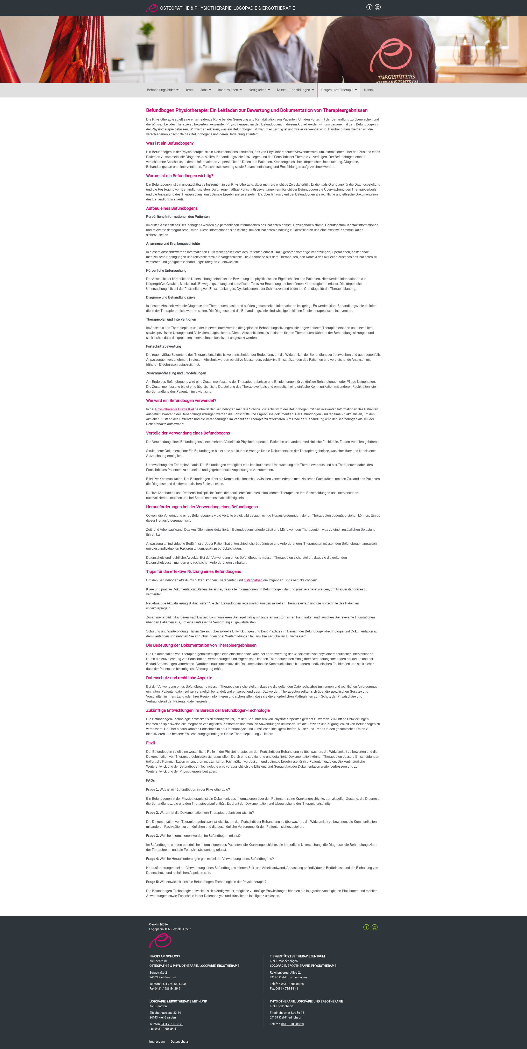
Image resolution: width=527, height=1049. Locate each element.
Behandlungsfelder (161, 90)
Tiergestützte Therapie (337, 90)
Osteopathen (253, 580)
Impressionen (228, 90)
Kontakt (369, 90)
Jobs (204, 90)
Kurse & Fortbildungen (293, 90)
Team (189, 90)
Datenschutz (179, 1041)
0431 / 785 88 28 (292, 984)
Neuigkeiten (257, 90)
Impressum (157, 1041)
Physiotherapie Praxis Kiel (174, 409)
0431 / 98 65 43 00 (173, 984)
